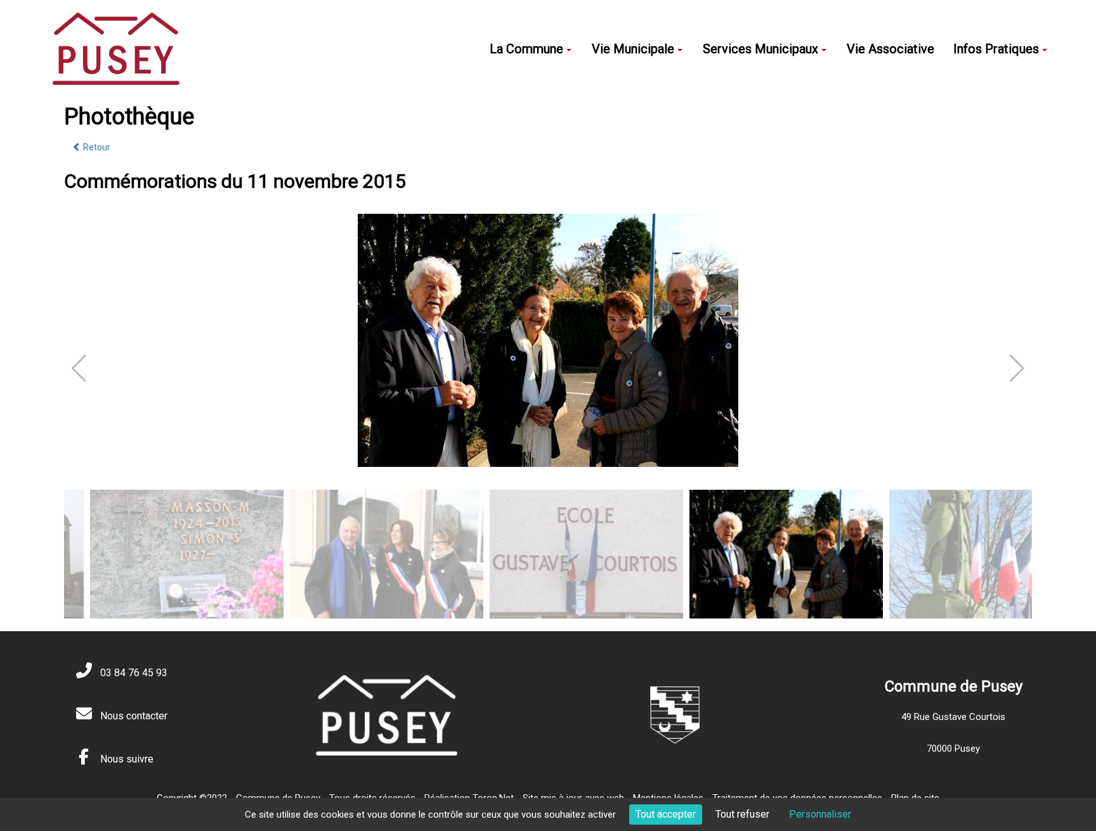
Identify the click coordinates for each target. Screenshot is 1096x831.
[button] (1017, 369)
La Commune (526, 48)
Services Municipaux (760, 48)
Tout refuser (742, 814)
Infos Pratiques (996, 48)
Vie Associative (890, 48)
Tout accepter (666, 814)
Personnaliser (820, 814)
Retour (95, 147)
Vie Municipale (633, 48)
